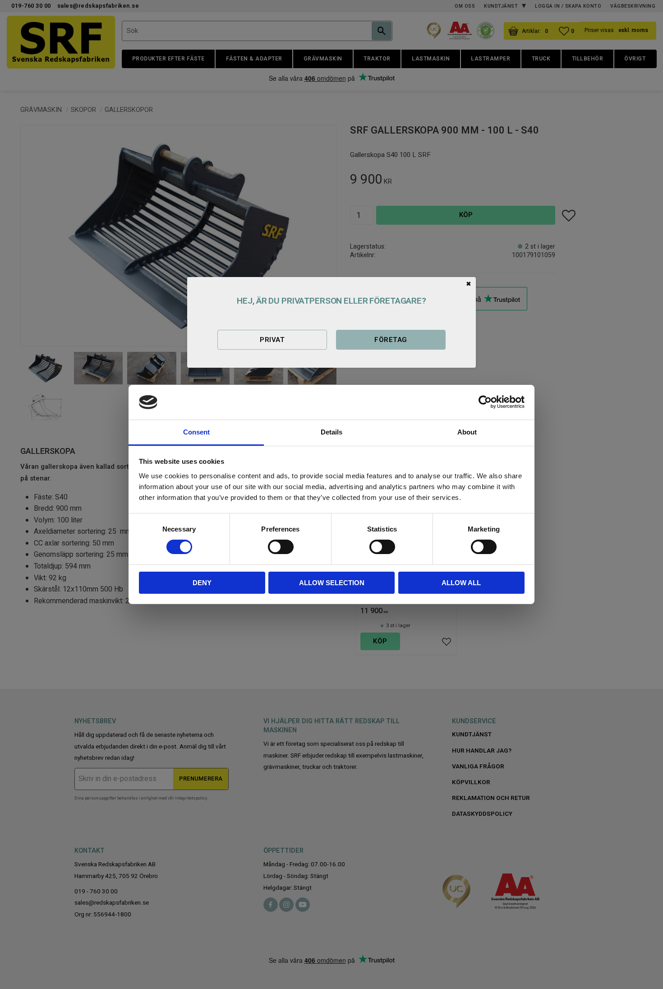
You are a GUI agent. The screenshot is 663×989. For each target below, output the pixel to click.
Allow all (461, 583)
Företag (390, 340)
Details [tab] (331, 432)
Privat (272, 340)
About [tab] (467, 432)
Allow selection (331, 583)
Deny (202, 583)
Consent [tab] (196, 432)
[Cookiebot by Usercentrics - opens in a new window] (485, 402)
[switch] (281, 547)
